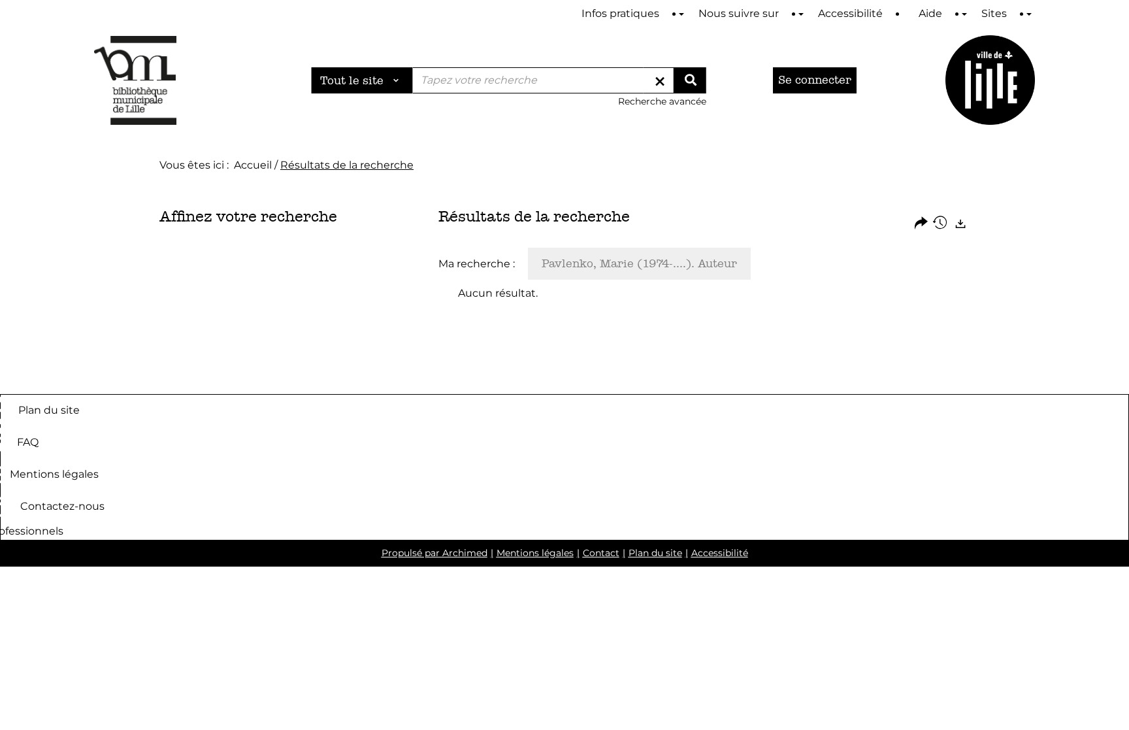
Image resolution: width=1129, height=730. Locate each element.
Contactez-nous (62, 505)
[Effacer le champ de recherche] (660, 80)
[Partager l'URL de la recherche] (921, 223)
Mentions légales (54, 473)
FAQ (28, 441)
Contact (601, 553)
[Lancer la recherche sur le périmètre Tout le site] (690, 80)
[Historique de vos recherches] (941, 223)
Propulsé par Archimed (434, 553)
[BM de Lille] (990, 80)
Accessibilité (719, 553)
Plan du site (49, 409)
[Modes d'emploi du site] (681, 14)
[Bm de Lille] (135, 80)
